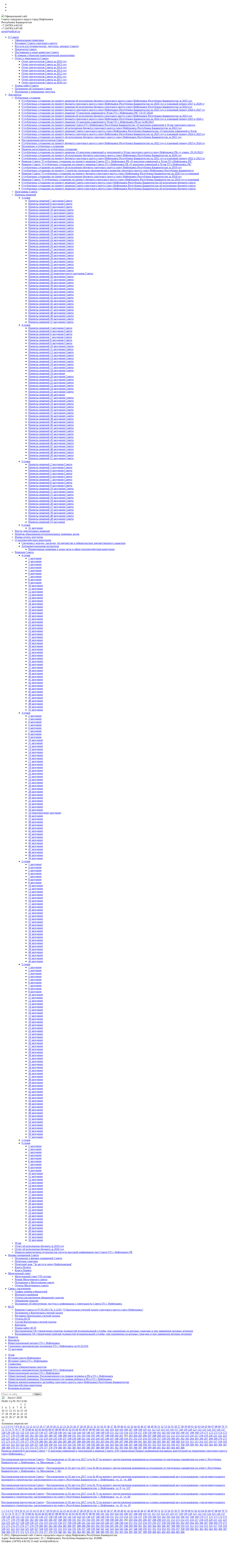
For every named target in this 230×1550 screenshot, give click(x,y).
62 (195, 1426)
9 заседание (35, 582)
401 (159, 1447)
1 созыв (26, 1140)
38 (115, 1426)
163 (168, 1432)
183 (36, 1435)
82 (36, 1429)
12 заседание (35, 591)
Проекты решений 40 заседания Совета (51, 288)
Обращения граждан (26, 1300)
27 (78, 1426)
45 (138, 1426)
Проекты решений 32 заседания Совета (51, 264)
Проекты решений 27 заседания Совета (51, 249)
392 (116, 1447)
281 (46, 1441)
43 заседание (35, 685)
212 (173, 1435)
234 (50, 1438)
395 (131, 1447)
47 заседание (35, 697)
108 (135, 1429)
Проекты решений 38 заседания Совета (51, 282)
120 (190, 1429)
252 (135, 1438)
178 (13, 1435)
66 (209, 1426)
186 (50, 1435)
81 (33, 1429)
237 (65, 1438)
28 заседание (35, 640)
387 (93, 1447)
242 (88, 1438)
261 (178, 1438)
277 (27, 1441)
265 (197, 1438)
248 (116, 1438)
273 (8, 1441)
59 (185, 1426)
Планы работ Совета (27, 85)
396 (135, 1447)
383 (74, 1447)
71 (226, 1426)
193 (83, 1435)
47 (145, 1426)
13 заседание (35, 594)
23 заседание (35, 625)
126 (218, 1429)
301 (140, 1441)
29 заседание (35, 643)
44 (135, 1426)
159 (149, 1432)
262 (182, 1438)
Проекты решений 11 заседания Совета (50, 212)
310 (182, 1441)
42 (128, 1426)
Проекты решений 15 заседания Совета (51, 361)
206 (145, 1435)
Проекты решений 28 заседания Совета (51, 252)
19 (51, 1426)
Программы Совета (26, 191)
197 (102, 1435)
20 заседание (35, 615)
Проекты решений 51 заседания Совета (51, 458)
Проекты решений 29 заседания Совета (51, 255)
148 (98, 1432)
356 (173, 1444)
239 (74, 1438)
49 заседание (35, 703)
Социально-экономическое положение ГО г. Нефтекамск (40, 1370)
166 (182, 1432)
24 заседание (35, 628)
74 (9, 1429)
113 (158, 1429)
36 (108, 1426)
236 (60, 1438)
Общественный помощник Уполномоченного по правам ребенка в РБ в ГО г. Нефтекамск (60, 1379)
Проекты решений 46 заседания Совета (51, 306)
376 (41, 1447)
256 (154, 1438)
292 (98, 1441)
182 (32, 1435)
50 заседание (35, 706)
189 (65, 1435)
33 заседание (35, 655)
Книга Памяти (23, 1270)
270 (220, 1438)
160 (154, 1432)
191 (74, 1435)
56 (175, 1426)
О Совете (13, 37)
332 (60, 1444)
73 (6, 1429)
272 (3, 1441)
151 (112, 1432)
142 (69, 1432)
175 (225, 1432)
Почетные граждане (26, 1261)
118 (181, 1429)
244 (98, 1438)
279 (36, 1441)
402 (164, 1447)
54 (169, 1426)
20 (54, 1426)
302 (145, 1441)
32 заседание (35, 652)
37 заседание (35, 667)
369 (8, 1447)
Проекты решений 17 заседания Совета (51, 228)
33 (98, 1426)
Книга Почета (23, 1267)
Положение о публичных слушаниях (43, 146)
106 (126, 1429)
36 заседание (35, 664)
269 (215, 1438)
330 (50, 1444)
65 (206, 1426)
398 (145, 1447)
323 (17, 1444)
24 (68, 1426)
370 (13, 1447)
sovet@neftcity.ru (10, 31)
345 (121, 1444)
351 (149, 1444)
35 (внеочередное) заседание (44, 812)
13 (30, 1426)
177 (8, 1435)
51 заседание (35, 709)
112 (154, 1429)
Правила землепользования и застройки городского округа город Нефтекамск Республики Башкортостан (68, 1382)
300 (135, 1441)
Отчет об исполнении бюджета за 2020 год (39, 1249)
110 (145, 1429)
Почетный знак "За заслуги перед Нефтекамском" (43, 1264)
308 (173, 1441)
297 (121, 1441)
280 (41, 1441)
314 (201, 1441)
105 (121, 1429)
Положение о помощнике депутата (35, 91)
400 (154, 1447)
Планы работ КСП (25, 1327)
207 (149, 1435)
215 (187, 1435)
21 (57, 1426)
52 (162, 1426)
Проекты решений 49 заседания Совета (51, 315)
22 (61, 1426)
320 (3, 1444)
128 (3, 1432)
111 (149, 1429)
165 (178, 1432)
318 (220, 1441)
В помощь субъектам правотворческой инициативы (45, 55)
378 (50, 1447)
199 (112, 1435)
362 (201, 1444)
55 (172, 1426)
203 (131, 1435)
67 (212, 1426)
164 (173, 1432)
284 (60, 1441)
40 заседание (35, 676)
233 (46, 1438)
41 (125, 1426)
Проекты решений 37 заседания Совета (51, 279)
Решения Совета (24, 552)
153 (121, 1432)
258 (164, 1438)
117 (176, 1429)
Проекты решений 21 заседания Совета (51, 379)
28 (81, 1426)
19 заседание (35, 612)
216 (192, 1435)
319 (225, 1441)
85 (46, 1429)
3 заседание (35, 564)
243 (93, 1438)
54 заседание (35, 1127)
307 (168, 1441)
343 (112, 1444)
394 (126, 1447)
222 (220, 1435)
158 (145, 1432)
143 (74, 1432)
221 (215, 1435)
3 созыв (26, 197)
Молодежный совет (19, 1273)
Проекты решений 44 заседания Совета (51, 300)
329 (46, 1444)
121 (195, 1429)
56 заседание (35, 1134)
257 (159, 1438)
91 (66, 1429)
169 (197, 1432)
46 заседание (35, 694)
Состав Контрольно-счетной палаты (35, 1321)
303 (149, 1441)
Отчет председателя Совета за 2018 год (44, 82)
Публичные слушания (27, 97)
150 (107, 1432)
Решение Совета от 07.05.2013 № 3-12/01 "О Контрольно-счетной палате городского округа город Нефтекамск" (79, 1309)
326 (32, 1444)
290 (88, 1441)
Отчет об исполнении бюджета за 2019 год (39, 1246)
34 (101, 1426)
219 (206, 1435)
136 (41, 1432)
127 (223, 1429)
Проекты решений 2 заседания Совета (50, 464)
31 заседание (35, 528)
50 (155, 1426)
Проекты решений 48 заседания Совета (51, 312)
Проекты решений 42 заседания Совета (51, 294)
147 (93, 1432)
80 (29, 1429)
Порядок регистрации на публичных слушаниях (49, 149)
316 (211, 1441)
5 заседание (35, 570)
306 (164, 1441)
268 (211, 1438)
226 (13, 1438)
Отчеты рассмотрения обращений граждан (39, 1297)
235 (55, 1438)
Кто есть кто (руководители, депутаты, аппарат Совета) (47, 46)
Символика (14, 1363)
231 (36, 1438)
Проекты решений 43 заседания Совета (51, 297)
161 (159, 1432)
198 (107, 1435)
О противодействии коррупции (33, 540)
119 (185, 1429)
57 (179, 1426)
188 (60, 1435)
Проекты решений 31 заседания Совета (51, 261)
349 (140, 1444)
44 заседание (35, 688)
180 (22, 1435)
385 (83, 1447)
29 (84, 1426)
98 (90, 1429)
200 (116, 1435)
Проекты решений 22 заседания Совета (51, 237)
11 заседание (35, 588)
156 (135, 1432)
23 (64, 1426)
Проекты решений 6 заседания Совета (50, 334)
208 (154, 1435)
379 (55, 1447)
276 (22, 1441)
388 (98, 1447)
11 (24, 1426)
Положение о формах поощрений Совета (38, 1258)
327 (36, 1444)
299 (131, 1441)
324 (22, 1444)
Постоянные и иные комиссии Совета (37, 52)
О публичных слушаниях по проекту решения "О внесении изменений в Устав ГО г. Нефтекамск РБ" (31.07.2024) (87, 112)
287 (74, 1441)
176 (3, 1435)
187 (55, 1435)
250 (126, 1438)
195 (93, 1435)
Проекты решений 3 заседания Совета (50, 328)
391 (112, 1447)
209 (159, 1435)
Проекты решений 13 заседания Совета (51, 218)
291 (93, 1441)
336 (79, 1444)
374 (32, 1447)
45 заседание (35, 691)
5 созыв (26, 461)
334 (69, 1444)
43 (131, 1426)
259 (168, 1438)
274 (13, 1441)
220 (211, 1435)
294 (107, 1441)
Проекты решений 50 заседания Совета (51, 318)
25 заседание (35, 631)
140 (60, 1432)
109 (140, 1429)
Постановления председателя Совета (43, 140)
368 (3, 1447)
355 (168, 1444)
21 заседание (35, 618)
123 (204, 1429)
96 (83, 1429)
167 (187, 1432)
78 (23, 1429)
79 (26, 1429)
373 (27, 1447)
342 (107, 1444)
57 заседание (35, 1137)
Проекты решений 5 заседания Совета (50, 473)
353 (159, 1444)
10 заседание (35, 585)
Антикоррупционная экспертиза (40, 546)
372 (22, 1447)
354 (164, 1444)
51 (158, 1426)
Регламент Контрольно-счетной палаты (37, 1315)
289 (83, 1441)
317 (215, 1441)
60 (189, 1426)
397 (140, 1447)
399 (149, 1447)
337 (83, 1444)
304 (154, 1441)
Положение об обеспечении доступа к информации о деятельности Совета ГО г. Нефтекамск (68, 1303)
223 (225, 1435)
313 (196, 1441)
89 (60, 1429)
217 (196, 1435)
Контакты (20, 1324)
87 (53, 1429)
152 (116, 1432)
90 (63, 1429)
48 (148, 1426)
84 (43, 1429)
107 (131, 1429)
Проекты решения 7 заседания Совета (50, 337)
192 (79, 1435)
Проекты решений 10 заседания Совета (51, 209)
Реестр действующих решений (32, 531)
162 (164, 1432)
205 (140, 1435)
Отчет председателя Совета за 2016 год (44, 61)
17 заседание (35, 606)
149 (102, 1432)
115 (167, 1429)
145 (83, 1432)
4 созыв (26, 325)
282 (50, 1441)
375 (36, 1447)
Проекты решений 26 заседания (46, 394)
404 (173, 1447)
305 (159, 1441)
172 (211, 1432)
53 (165, 1426)
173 (215, 1432)
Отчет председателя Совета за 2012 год (44, 73)
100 (98, 1429)
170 (201, 1432)
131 (17, 1432)
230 (32, 1438)
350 (145, 1444)
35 (105, 1426)
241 (83, 1438)
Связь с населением (19, 1288)
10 (21, 1426)
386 (88, 1447)
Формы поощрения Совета (23, 1255)
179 (17, 1435)
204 (135, 1435)
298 (126, 1441)
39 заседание (35, 673)
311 (187, 1441)
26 (74, 1426)
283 (55, 1441)
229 (27, 1438)
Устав (18, 1243)
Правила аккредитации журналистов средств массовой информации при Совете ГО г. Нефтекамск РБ (73, 1252)
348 (135, 1444)
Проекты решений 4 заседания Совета (50, 331)
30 (88, 1426)
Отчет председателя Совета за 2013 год (44, 70)
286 (69, 1441)
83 (39, 1429)
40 (121, 1426)
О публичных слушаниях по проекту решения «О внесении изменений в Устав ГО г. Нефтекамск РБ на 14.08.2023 (88, 122)
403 (168, 1447)
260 (173, 1438)
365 (215, 1444)
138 (50, 1432)
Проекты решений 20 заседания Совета (51, 376)
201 (121, 1435)
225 (8, 1438)
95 (80, 1429)
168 (192, 1432)
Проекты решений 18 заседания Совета (51, 231)
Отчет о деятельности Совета (31, 58)
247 (112, 1438)
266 (201, 1438)
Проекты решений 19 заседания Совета (51, 234)
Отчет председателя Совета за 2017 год (44, 79)
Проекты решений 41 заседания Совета (51, 291)
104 (116, 1429)
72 (2, 1429)
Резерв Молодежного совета (31, 1279)
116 (172, 1429)
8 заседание (35, 579)
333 (65, 1444)
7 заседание (35, 576)
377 (46, 1447)
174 (220, 1432)
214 (182, 1435)
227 (17, 1438)
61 (192, 1426)
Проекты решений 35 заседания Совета (51, 409)
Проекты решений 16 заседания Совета (51, 225)
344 (116, 1444)
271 (225, 1438)
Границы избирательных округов (27, 1367)
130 (13, 1432)
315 (206, 1441)
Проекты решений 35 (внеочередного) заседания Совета (60, 273)
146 (88, 1432)
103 (112, 1429)
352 (154, 1444)
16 (41, 1426)
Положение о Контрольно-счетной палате (39, 1312)
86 (49, 1429)
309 (178, 1441)
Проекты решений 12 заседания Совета (51, 215)
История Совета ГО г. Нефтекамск (28, 1360)
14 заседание (35, 597)
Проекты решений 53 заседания (46, 521)
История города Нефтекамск (24, 1357)
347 (131, 1444)
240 (79, 1438)
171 (206, 1432)
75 (12, 1429)
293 (102, 1441)
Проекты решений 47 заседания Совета (51, 309)
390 (107, 1447)
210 (164, 1435)
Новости (13, 1337)
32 (94, 1426)
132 (22, 1432)
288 (79, 1441)
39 (118, 1426)
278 (32, 1441)
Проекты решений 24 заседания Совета (51, 240)
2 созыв (26, 861)
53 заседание (35, 1124)
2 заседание (35, 561)
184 (41, 1435)
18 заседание (35, 609)
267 (206, 1438)
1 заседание (35, 558)
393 (121, 1447)
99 (93, 1429)
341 (102, 1444)
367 (225, 1444)
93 (73, 1429)
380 (60, 1447)
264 (192, 1438)
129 (8, 1432)
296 (116, 1441)
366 (220, 1444)
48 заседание (35, 700)
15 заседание (35, 600)
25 (71, 1426)
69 (219, 1426)
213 (178, 1435)
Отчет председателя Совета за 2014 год (44, 67)
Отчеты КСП (22, 1318)
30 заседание (35, 646)
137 (46, 1432)
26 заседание (35, 634)
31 (91, 1426)
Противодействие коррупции (25, 1385)
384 (79, 1447)
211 (168, 1435)
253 (140, 1438)
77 (19, 1429)
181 (27, 1435)
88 (56, 1429)
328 (41, 1444)
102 (107, 1429)
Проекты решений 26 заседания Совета (51, 246)
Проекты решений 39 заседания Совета (51, 285)
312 (192, 1441)
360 (192, 1444)
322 (13, 1444)
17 (44, 1426)
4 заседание (35, 567)
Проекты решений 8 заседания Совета (50, 203)
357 (178, 1444)
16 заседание (35, 603)
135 (36, 1432)
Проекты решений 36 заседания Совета (51, 276)
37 (111, 1426)
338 (88, 1444)
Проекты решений (25, 194)
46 (142, 1426)
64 (202, 1426)
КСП (11, 1306)
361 (197, 1444)
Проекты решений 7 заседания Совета (50, 200)
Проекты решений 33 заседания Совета (51, 267)
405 (178, 1447)
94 (76, 1429)
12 (27, 1426)
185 (46, 1435)
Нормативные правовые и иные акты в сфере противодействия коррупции (71, 549)
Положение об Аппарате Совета (33, 88)
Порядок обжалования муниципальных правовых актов (47, 534)
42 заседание (35, 682)
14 (34, 1426)
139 (55, 1432)
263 (187, 1438)
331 (55, 1444)
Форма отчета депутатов (29, 537)
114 (163, 1429)
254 (145, 1438)
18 (47, 1426)
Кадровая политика (19, 1388)
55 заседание (35, 1131)
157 (140, 1432)
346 (126, 1444)
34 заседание (35, 658)
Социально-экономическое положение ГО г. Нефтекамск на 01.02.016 (48, 1346)
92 (70, 1429)
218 (201, 1435)
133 (27, 1432)
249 (121, 1438)
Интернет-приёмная (26, 1294)
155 (131, 1432)
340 (98, 1444)
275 (17, 1441)
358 (182, 1444)
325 (27, 1444)
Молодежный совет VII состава (33, 1276)
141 (65, 1432)
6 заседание (35, 573)
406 (182, 1447)
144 (79, 1432)
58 (182, 1426)
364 (211, 1444)
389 (102, 1447)
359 (187, 1444)
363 (206, 1444)
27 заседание (35, 637)
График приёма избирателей (31, 1291)
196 (98, 1435)
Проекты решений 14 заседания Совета (51, 222)
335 (74, 1444)
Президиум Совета (26, 49)
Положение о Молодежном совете (34, 1282)
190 (69, 1435)
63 (199, 1426)
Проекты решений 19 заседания (46, 373)
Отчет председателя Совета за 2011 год (44, 76)
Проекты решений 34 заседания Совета (51, 270)
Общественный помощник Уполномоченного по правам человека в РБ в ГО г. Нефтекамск (60, 1376)
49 (152, 1426)
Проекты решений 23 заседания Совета (51, 385)
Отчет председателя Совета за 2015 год (44, 64)
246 (107, 1438)
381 (65, 1447)
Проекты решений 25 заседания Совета (51, 243)
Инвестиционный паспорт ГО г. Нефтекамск (34, 1343)
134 (32, 1432)
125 (214, 1429)
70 (222, 1426)
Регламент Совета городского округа (36, 43)
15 (37, 1426)
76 (16, 1429)
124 (209, 1429)
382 (69, 1447)
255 (149, 1438)
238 (69, 1438)
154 (126, 1432)
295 (112, 1441)
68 (216, 1426)
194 (88, 1435)
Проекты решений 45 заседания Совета (51, 303)
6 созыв (26, 525)
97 (87, 1429)
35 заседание (35, 661)
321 (8, 1444)
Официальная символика (29, 40)
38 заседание (35, 670)
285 (65, 1441)
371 (17, 1447)
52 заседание (35, 1121)
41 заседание (35, 679)
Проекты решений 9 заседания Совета (50, 206)
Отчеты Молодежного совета (31, 1285)
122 (200, 1429)
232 (41, 1438)
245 (102, 1438)
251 (131, 1438)
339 (93, 1444)
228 (22, 1438)
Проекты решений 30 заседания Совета (51, 258)
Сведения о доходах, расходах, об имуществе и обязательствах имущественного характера (73, 543)
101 (102, 1429)
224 (3, 1438)
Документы (14, 94)
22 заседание (35, 621)
